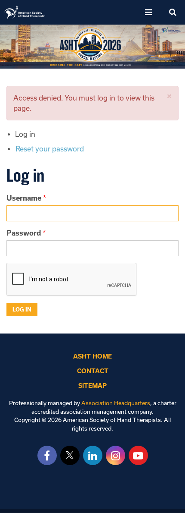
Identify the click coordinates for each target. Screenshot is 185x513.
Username (23, 198)
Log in (25, 134)
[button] (169, 96)
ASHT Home (92, 356)
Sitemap (92, 385)
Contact (92, 371)
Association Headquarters (115, 403)
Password (23, 233)
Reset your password (49, 149)
